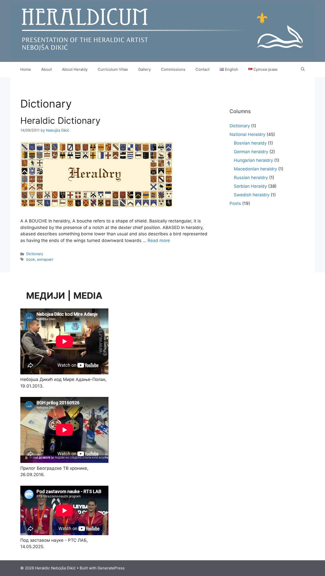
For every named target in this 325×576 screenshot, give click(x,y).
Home (25, 69)
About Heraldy (75, 69)
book (30, 259)
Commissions (173, 69)
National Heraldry (247, 134)
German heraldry (251, 151)
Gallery (144, 69)
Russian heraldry (251, 177)
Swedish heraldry (251, 194)
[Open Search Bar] (303, 69)
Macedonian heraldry (255, 168)
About (46, 69)
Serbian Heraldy (250, 186)
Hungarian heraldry (253, 160)
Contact (202, 69)
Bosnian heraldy (250, 143)
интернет (45, 259)
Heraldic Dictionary (60, 120)
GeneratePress (111, 568)
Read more (159, 240)
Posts (235, 203)
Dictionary (34, 254)
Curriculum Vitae (113, 69)
